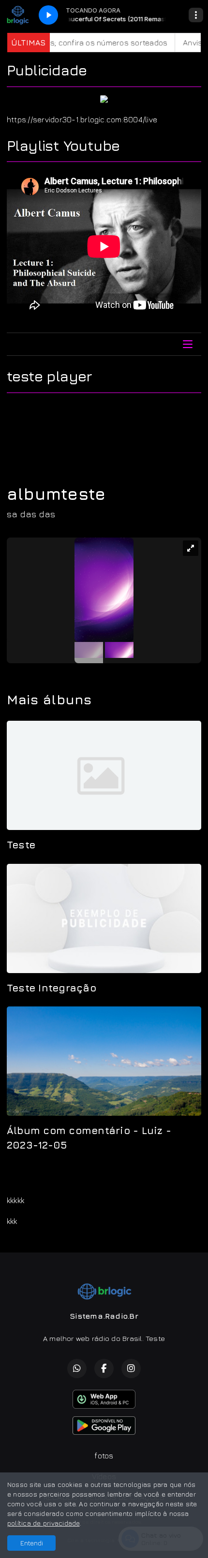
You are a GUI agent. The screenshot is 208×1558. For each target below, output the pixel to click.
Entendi (31, 1543)
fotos (103, 1455)
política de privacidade (43, 1523)
